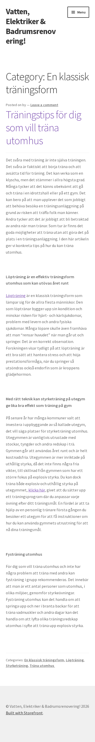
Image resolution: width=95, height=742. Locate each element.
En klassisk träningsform (44, 660)
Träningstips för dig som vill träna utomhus (43, 127)
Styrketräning (17, 665)
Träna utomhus (42, 665)
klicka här (36, 489)
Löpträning (16, 295)
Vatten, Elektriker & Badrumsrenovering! (31, 26)
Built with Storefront (24, 712)
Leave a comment (44, 105)
